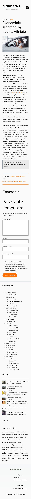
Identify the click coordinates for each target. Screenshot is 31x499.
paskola (21, 447)
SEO (10, 303)
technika (4, 458)
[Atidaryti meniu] (23, 8)
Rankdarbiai (12, 314)
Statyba (11, 336)
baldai (19, 432)
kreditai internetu (12, 442)
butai (13, 434)
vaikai (9, 458)
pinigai (4, 453)
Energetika (12, 365)
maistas (20, 445)
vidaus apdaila (13, 339)
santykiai (4, 455)
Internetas (9, 297)
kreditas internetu (7, 445)
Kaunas (22, 439)
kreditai (5, 442)
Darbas (11, 361)
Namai (7, 323)
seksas (9, 455)
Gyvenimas (9, 292)
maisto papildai (5, 447)
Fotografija (12, 310)
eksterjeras (12, 328)
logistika (14, 445)
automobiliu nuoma (13, 181)
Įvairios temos (10, 306)
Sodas (10, 334)
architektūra (12, 325)
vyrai (23, 458)
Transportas (18, 176)
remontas (24, 453)
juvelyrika (18, 439)
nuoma (20, 181)
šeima (27, 458)
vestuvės (14, 458)
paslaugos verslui (22, 450)
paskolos (5, 450)
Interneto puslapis (7, 254)
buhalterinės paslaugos (7, 434)
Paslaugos (12, 176)
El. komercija (12, 363)
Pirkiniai (11, 295)
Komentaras (6, 219)
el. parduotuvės (11, 437)
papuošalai (15, 447)
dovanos (25, 434)
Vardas (4, 238)
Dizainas (11, 354)
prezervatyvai (10, 453)
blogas (24, 432)
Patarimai (8, 345)
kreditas (19, 442)
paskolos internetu (14, 450)
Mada (10, 321)
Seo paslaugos (19, 455)
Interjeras (12, 330)
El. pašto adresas (7, 246)
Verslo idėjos (12, 370)
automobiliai (9, 428)
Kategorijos (16, 477)
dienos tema (18, 434)
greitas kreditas (6, 440)
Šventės (11, 317)
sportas (25, 455)
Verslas (23, 176)
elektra (17, 437)
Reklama (11, 367)
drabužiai (4, 437)
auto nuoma (5, 181)
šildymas (5, 461)
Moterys (8, 319)
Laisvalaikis (9, 308)
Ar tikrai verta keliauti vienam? (15, 397)
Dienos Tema (11, 6)
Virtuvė (11, 341)
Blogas (11, 299)
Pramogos (9, 347)
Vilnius (24, 181)
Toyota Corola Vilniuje (18, 92)
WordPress (21, 494)
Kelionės (11, 312)
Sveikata (8, 350)
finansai (23, 437)
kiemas (11, 332)
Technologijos (10, 352)
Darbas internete (14, 301)
